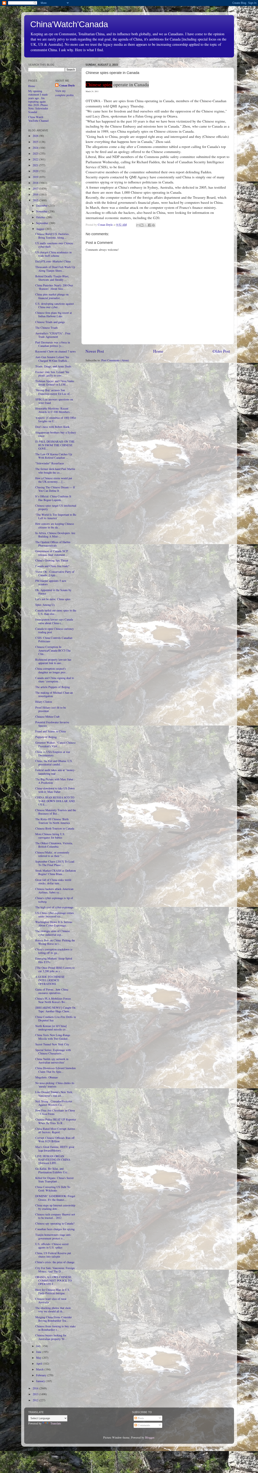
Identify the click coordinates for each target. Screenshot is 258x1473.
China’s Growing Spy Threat (51, 560)
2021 (36, 165)
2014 (36, 1388)
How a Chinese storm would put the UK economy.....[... (53, 479)
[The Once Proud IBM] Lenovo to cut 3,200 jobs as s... (55, 969)
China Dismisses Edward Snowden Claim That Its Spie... (55, 1069)
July (39, 1346)
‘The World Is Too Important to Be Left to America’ (55, 516)
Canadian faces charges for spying (55, 1229)
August (40, 229)
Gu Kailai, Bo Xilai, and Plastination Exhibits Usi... (52, 1170)
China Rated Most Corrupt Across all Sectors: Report (55, 1130)
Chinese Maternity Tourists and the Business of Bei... (55, 811)
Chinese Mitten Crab (47, 716)
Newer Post (94, 351)
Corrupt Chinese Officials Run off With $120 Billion (55, 1139)
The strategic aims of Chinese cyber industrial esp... (52, 932)
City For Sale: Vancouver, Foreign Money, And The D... (55, 1269)
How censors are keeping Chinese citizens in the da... (54, 525)
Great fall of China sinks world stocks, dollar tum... (53, 881)
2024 (36, 148)
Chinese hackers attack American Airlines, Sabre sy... (54, 890)
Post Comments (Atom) (115, 360)
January (41, 1381)
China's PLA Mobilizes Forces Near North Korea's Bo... (53, 1000)
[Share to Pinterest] (153, 225)
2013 (36, 1394)
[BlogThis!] (142, 225)
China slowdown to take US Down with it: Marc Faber (55, 790)
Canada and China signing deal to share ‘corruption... (54, 679)
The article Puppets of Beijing (52, 687)
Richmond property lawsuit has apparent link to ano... (53, 661)
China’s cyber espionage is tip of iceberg (54, 899)
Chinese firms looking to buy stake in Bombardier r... (55, 1328)
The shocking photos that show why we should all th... (53, 1309)
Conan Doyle (67, 85)
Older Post (221, 351)
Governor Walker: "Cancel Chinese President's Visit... (55, 744)
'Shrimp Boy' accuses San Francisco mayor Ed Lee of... (53, 391)
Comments (143, 1425)
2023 (36, 153)
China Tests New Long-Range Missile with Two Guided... (52, 1036)
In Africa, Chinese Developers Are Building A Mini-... (55, 534)
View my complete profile (64, 93)
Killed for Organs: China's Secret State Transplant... (54, 1179)
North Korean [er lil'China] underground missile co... (51, 1027)
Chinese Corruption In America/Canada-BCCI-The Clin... (53, 650)
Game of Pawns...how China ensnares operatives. (51, 991)
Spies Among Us (45, 605)
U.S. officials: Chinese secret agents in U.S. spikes (52, 1245)
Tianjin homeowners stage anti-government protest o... (53, 1236)
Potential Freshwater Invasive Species (52, 724)
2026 (36, 136)
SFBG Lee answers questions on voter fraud (54, 401)
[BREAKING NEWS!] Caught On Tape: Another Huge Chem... (55, 1009)
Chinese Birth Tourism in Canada (54, 828)
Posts (140, 1418)
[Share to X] (146, 225)
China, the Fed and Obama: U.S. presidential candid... (54, 762)
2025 (36, 142)
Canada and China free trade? (52, 566)
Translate (55, 1423)
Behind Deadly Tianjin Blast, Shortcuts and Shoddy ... (52, 278)
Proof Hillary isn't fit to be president (50, 709)
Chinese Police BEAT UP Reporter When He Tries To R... (55, 1121)
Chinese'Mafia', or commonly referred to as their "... (52, 854)
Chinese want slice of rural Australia (50, 1300)
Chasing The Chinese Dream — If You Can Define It (55, 489)
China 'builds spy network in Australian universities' (51, 1060)
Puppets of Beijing (46, 737)
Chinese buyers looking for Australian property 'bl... (51, 1337)
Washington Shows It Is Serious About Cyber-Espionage (53, 923)
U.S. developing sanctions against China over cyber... (54, 305)
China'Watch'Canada (69, 24)
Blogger (149, 1437)
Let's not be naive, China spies (53, 599)
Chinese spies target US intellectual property (55, 507)
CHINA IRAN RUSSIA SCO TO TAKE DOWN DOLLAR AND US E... (55, 800)
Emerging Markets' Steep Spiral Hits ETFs (53, 960)
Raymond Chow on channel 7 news (55, 351)
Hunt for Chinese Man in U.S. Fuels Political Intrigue (52, 1291)
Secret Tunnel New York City (52, 1044)
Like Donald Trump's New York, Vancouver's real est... (54, 1093)
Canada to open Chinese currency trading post (54, 630)
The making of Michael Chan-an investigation (54, 694)
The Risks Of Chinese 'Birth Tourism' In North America (52, 820)
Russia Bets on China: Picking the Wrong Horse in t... (55, 942)
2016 (36, 194)
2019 (36, 177)
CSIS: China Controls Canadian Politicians (53, 639)
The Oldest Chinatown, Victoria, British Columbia (54, 844)
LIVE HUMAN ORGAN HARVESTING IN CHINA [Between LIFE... (52, 1159)
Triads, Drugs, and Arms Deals (53, 366)
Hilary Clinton (43, 702)
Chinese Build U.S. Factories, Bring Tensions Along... (52, 235)
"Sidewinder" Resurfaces (49, 463)
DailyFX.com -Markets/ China (53, 261)
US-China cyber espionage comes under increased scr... (54, 914)
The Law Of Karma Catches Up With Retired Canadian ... (53, 455)
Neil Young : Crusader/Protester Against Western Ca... (53, 1103)
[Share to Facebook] (150, 225)
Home (158, 351)
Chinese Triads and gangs (50, 322)
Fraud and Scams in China (50, 731)
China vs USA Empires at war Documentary (52, 753)
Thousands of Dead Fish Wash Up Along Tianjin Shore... (55, 268)
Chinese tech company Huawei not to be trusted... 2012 (55, 1216)
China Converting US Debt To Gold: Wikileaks (52, 1188)
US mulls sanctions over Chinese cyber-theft (54, 244)
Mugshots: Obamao (46, 1077)
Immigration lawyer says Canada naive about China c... (54, 621)
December (42, 205)
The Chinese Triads (46, 328)
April (39, 1363)
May (39, 1358)
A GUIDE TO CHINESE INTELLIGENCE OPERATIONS (50, 980)
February (41, 1375)
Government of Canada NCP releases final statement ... (51, 552)
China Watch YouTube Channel (38, 118)
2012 (36, 1400)
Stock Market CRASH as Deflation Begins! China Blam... (55, 872)
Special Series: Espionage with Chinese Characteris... (53, 1051)
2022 (36, 159)
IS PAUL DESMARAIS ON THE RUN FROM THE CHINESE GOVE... (55, 445)
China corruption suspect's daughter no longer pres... (51, 670)
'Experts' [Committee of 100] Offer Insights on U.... (55, 419)
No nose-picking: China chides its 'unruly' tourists (54, 1084)
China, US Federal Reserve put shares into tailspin (53, 1254)
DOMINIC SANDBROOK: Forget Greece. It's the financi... (55, 1197)
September (42, 223)
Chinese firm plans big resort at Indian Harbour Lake (53, 314)
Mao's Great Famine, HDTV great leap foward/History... (54, 1148)
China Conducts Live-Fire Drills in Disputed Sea (55, 1018)
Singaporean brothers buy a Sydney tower (55, 434)
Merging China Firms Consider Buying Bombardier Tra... (53, 1318)
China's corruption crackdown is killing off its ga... (53, 951)
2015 (36, 200)
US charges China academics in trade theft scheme (53, 254)
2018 (36, 183)
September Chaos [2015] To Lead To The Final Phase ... (54, 863)
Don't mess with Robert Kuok (52, 427)
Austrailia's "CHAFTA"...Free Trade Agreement (52, 335)
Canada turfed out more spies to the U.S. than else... (55, 612)
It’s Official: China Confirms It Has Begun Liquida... (53, 498)
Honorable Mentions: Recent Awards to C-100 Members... (53, 410)
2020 (36, 171)
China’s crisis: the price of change (54, 1262)
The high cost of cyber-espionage (54, 907)
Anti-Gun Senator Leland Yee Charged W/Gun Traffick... (52, 358)
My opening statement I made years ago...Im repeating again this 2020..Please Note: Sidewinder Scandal (38, 101)
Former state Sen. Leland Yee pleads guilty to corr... (52, 373)
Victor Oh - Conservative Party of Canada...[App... (54, 573)
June (39, 1352)
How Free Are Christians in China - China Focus (55, 1112)
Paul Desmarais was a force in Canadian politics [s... (52, 344)
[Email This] (138, 225)
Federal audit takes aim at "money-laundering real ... (55, 771)
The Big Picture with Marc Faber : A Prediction (55, 781)
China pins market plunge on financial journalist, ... (52, 296)
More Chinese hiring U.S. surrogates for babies (50, 835)
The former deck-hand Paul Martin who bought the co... (55, 470)
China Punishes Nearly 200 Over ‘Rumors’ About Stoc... (54, 287)
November (42, 211)
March (40, 1369)
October (41, 217)
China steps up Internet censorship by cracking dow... (55, 1207)
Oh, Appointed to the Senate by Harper (53, 591)
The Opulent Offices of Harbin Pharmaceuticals (52, 543)
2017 (36, 188)
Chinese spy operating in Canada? (54, 1223)
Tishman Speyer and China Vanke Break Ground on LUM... (54, 382)
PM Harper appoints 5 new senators (50, 582)
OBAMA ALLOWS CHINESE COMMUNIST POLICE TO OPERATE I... (53, 1280)
